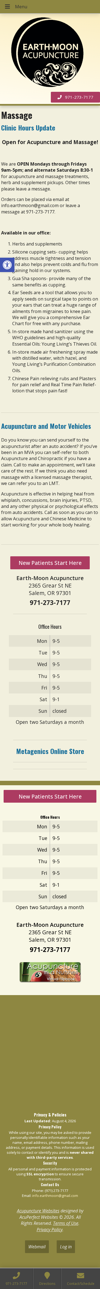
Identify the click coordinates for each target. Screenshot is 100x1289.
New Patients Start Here (50, 563)
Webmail (37, 1247)
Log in (66, 1247)
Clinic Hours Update (28, 127)
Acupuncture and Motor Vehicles (46, 426)
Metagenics (32, 751)
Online (58, 751)
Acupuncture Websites (38, 1211)
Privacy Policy (49, 1230)
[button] (7, 265)
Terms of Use (65, 1223)
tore (78, 751)
